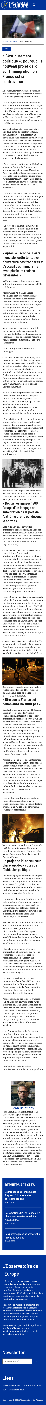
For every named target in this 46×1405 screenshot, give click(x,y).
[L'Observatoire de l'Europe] (15, 5)
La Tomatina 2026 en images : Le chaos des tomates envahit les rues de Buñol (22, 1216)
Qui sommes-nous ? (11, 1385)
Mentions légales (32, 1385)
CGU (4, 1389)
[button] (34, 5)
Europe (7, 49)
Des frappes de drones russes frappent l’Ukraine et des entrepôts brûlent (20, 1195)
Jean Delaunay (25, 41)
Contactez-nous (16, 1389)
